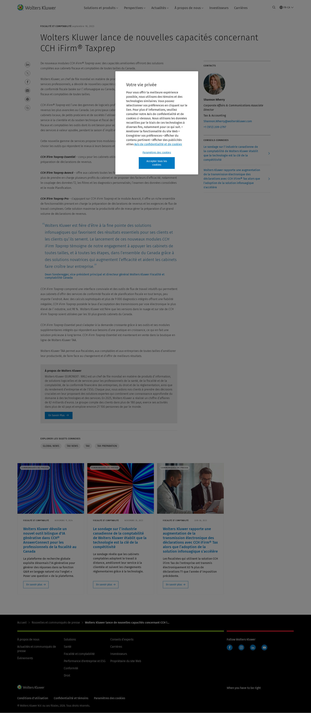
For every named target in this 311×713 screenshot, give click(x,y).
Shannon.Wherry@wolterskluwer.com (228, 121)
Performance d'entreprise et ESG (84, 661)
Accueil (22, 622)
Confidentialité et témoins (71, 698)
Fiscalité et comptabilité (79, 654)
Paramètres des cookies (157, 152)
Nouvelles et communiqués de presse (56, 622)
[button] (27, 64)
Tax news (72, 445)
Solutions (70, 639)
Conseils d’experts (121, 639)
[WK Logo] (30, 687)
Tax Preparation (107, 445)
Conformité (71, 668)
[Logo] (39, 7)
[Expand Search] (274, 7)
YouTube (264, 647)
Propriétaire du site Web (125, 661)
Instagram (241, 647)
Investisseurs (218, 8)
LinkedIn (253, 647)
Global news (51, 445)
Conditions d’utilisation (32, 698)
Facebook (230, 647)
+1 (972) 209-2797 (215, 127)
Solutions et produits (99, 8)
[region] (156, 122)
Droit (67, 675)
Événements (25, 658)
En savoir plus (34, 584)
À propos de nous (188, 8)
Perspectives (133, 8)
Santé (67, 646)
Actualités (158, 8)
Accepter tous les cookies (157, 163)
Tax (88, 445)
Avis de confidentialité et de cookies (158, 144)
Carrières (240, 8)
